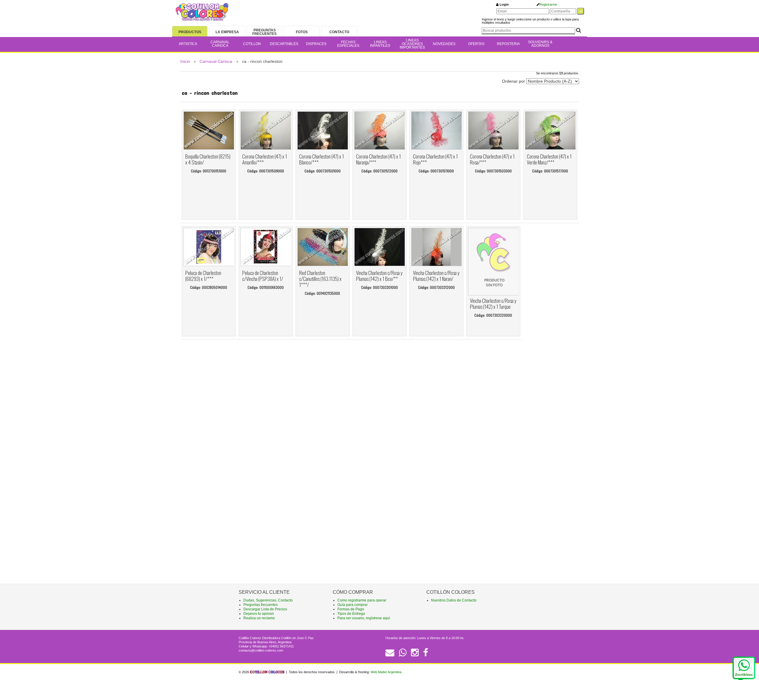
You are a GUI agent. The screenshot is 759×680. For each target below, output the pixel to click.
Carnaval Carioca (216, 61)
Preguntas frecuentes (260, 605)
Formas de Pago (350, 609)
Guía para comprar (352, 605)
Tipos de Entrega (351, 614)
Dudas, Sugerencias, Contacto (268, 600)
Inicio (185, 61)
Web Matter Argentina (386, 672)
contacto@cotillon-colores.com (261, 650)
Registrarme (548, 4)
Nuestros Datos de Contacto (453, 600)
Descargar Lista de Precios (265, 609)
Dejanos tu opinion (258, 614)
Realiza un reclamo (259, 618)
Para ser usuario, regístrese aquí (363, 618)
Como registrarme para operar (361, 600)
